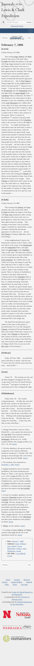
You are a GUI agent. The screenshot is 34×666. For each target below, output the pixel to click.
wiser (28, 207)
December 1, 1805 (7, 465)
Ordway (20, 207)
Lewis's (5, 469)
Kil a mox (4, 346)
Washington (5, 439)
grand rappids (20, 93)
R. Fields (4, 61)
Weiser (5, 526)
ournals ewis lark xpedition (12, 10)
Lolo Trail (7, 434)
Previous (5, 38)
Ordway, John (21, 549)
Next (29, 38)
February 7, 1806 (18, 541)
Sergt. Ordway (19, 57)
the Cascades (25, 488)
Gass (11, 64)
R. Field (4, 212)
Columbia (4, 500)
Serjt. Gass (8, 215)
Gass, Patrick (11, 546)
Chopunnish (23, 91)
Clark (6, 502)
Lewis (28, 486)
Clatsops (26, 174)
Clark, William (20, 544)
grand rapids (13, 250)
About (15, 585)
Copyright (24, 585)
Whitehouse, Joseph (14, 551)
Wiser (30, 57)
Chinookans (27, 517)
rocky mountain (6, 260)
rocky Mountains (11, 103)
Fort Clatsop (25, 81)
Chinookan (13, 497)
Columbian (5, 96)
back (14, 444)
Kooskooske (8, 91)
